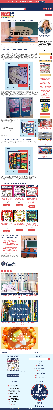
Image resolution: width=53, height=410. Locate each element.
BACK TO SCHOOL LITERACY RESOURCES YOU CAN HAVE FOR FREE (10, 241)
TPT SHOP (39, 5)
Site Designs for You (42, 408)
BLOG (26, 15)
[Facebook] (44, 9)
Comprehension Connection (21, 408)
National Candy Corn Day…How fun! (19, 349)
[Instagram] (48, 9)
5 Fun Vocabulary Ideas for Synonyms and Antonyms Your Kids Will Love (45, 142)
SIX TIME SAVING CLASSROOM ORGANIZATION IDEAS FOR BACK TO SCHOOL (10, 248)
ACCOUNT (30, 5)
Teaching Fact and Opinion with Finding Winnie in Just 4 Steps (19, 323)
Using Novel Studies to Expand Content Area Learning (45, 128)
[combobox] (12, 8)
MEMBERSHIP (15, 5)
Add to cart (6, 205)
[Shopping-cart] (41, 406)
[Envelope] (51, 9)
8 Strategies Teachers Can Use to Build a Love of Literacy (19, 296)
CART (34, 5)
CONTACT (39, 15)
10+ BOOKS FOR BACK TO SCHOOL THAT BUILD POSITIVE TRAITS (10, 245)
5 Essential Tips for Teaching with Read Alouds (45, 156)
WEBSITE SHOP (22, 5)
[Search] (25, 8)
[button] (2, 271)
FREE (34, 15)
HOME (23, 15)
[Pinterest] (46, 9)
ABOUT (30, 15)
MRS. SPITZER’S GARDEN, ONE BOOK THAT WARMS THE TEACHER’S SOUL (10, 252)
